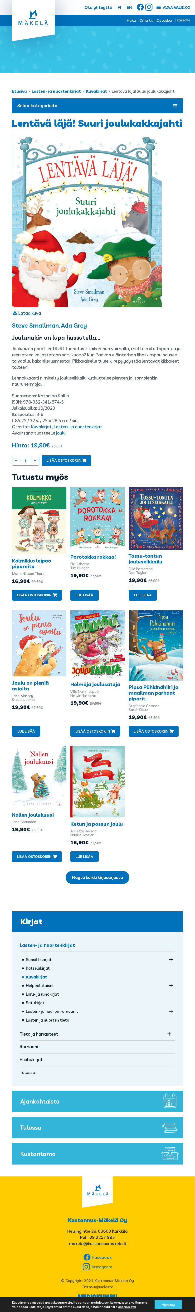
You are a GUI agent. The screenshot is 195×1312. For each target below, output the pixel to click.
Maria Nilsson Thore (28, 573)
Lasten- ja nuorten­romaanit (52, 1011)
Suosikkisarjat (39, 959)
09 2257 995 (102, 1237)
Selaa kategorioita (37, 105)
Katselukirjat (38, 968)
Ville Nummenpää (84, 691)
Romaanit (30, 1046)
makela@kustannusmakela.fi (97, 1243)
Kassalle (183, 20)
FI (119, 7)
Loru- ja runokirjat (42, 994)
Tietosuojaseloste (97, 1286)
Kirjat (31, 921)
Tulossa (27, 1072)
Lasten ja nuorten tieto (47, 1020)
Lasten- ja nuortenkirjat (56, 91)
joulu (61, 433)
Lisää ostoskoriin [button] (34, 595)
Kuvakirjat (96, 91)
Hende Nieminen (83, 695)
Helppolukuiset (40, 985)
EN (129, 7)
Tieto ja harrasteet (39, 1034)
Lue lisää (84, 595)
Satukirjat (35, 1002)
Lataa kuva (29, 313)
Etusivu (19, 91)
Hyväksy (168, 1304)
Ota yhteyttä (98, 7)
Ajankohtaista (40, 1101)
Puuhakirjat (31, 1059)
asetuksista (127, 1307)
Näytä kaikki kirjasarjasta (97, 877)
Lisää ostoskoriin (64, 460)
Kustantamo (37, 1153)
